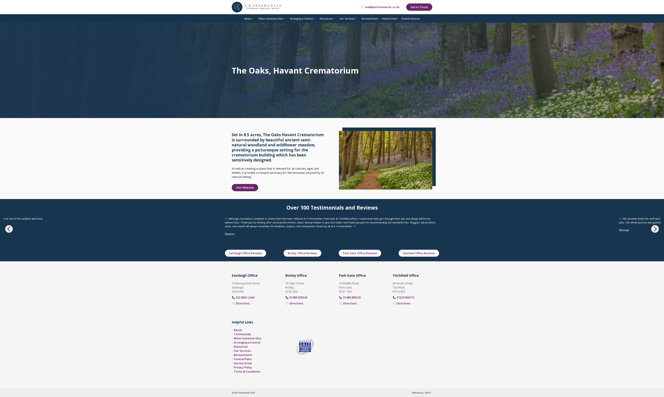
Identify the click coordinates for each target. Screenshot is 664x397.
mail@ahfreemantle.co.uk (381, 7)
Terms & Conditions (247, 371)
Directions (242, 303)
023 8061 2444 (244, 297)
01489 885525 (351, 297)
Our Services (347, 18)
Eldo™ (428, 392)
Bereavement (370, 18)
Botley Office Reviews (302, 253)
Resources (326, 18)
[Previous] (9, 229)
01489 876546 (298, 297)
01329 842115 (405, 297)
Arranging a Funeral (301, 18)
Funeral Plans (390, 18)
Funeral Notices (410, 18)
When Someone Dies (270, 18)
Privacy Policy (243, 367)
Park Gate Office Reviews (360, 253)
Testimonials (242, 334)
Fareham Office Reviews (419, 253)
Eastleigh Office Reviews (245, 253)
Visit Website (245, 188)
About (247, 18)
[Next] (655, 229)
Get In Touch (419, 7)
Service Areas (243, 363)
